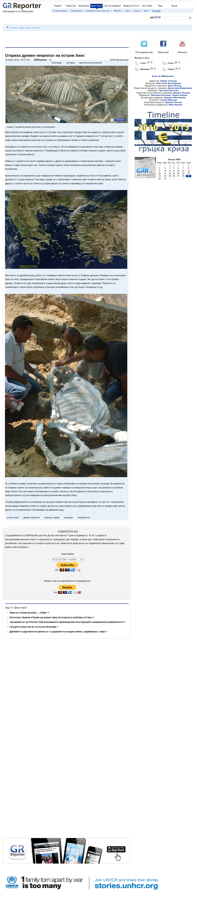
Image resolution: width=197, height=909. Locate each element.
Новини (57, 6)
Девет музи (96, 6)
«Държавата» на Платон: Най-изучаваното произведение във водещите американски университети (67, 622)
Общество (71, 6)
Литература (76, 11)
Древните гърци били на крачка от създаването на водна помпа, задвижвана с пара (57, 631)
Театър (136, 11)
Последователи (144, 52)
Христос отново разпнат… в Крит (28, 612)
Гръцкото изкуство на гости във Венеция (33, 626)
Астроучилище (60, 11)
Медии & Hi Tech (131, 6)
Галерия (119, 119)
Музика (117, 11)
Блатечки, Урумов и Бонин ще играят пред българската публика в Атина (51, 617)
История (156, 11)
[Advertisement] (67, 39)
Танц (127, 11)
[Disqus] (67, 690)
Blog (160, 6)
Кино (146, 11)
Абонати (182, 52)
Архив (174, 6)
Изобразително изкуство (98, 11)
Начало (14, 28)
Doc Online (147, 6)
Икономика (83, 6)
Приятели (163, 52)
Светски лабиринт (112, 6)
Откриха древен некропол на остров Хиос (45, 55)
